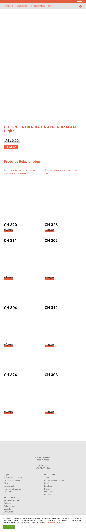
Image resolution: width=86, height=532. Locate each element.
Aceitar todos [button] (9, 527)
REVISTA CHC (10, 497)
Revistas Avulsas (37, 6)
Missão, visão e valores (54, 480)
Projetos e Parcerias (12, 489)
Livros (51, 6)
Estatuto (48, 486)
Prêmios (47, 489)
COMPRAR (11, 147)
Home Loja (8, 6)
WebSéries (8, 512)
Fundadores (49, 492)
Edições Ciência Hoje (13, 477)
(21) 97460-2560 (43, 468)
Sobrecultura (9, 506)
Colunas (7, 503)
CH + (6, 483)
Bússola (7, 509)
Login (6, 474)
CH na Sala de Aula (12, 480)
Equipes (47, 495)
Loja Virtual (9, 486)
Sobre (46, 477)
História (47, 483)
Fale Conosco (10, 492)
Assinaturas (22, 6)
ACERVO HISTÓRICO (13, 500)
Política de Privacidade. (51, 522)
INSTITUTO (49, 474)
